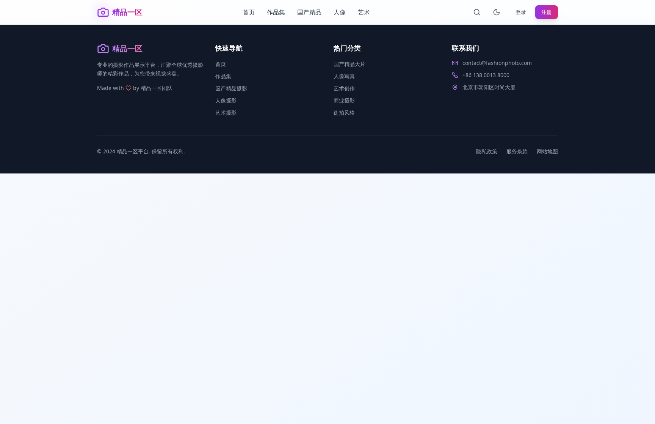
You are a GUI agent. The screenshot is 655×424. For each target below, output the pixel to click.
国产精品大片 (349, 64)
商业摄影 (344, 100)
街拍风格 (344, 112)
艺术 (364, 12)
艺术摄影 (226, 112)
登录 (521, 12)
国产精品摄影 (231, 88)
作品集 (276, 12)
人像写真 (344, 76)
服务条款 (517, 151)
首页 (249, 12)
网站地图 (547, 151)
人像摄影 (226, 100)
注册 (546, 12)
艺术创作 (344, 88)
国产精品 (309, 12)
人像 (340, 12)
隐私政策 (486, 151)
